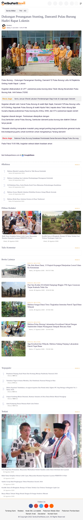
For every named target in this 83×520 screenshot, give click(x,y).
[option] (22, 227)
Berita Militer (11, 11)
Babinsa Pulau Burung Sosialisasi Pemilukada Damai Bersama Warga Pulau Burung (46, 138)
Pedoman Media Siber (51, 511)
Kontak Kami (52, 514)
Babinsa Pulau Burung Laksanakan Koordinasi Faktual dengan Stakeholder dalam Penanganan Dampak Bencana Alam (52, 325)
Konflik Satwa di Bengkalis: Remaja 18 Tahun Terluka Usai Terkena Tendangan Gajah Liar (61, 237)
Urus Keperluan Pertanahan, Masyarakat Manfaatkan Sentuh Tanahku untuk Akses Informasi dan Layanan (35, 469)
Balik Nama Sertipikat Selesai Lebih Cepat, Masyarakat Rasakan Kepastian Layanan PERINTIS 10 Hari (19, 237)
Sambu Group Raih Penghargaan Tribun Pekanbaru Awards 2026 (22, 481)
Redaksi (9, 25)
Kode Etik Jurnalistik (33, 511)
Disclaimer (42, 514)
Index (77, 164)
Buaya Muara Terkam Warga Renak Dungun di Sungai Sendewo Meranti (25, 493)
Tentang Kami (10, 511)
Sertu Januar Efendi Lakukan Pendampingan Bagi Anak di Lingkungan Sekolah (44, 99)
